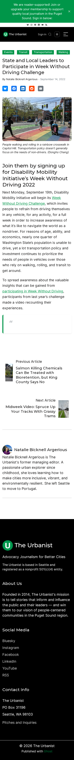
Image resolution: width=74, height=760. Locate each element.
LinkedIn (9, 661)
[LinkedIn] (38, 25)
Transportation (43, 52)
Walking (63, 52)
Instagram (10, 648)
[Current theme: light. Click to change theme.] (57, 34)
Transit (23, 52)
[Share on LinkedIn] (23, 88)
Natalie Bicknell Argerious (21, 79)
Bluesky (8, 641)
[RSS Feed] (46, 25)
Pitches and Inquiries (19, 722)
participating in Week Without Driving (32, 291)
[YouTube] (42, 25)
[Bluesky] (27, 25)
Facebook (10, 654)
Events (8, 52)
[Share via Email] (40, 88)
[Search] (50, 34)
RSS (5, 675)
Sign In (42, 34)
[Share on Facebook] (14, 88)
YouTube (9, 668)
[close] (69, 11)
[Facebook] (35, 25)
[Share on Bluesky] (5, 88)
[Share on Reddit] (32, 88)
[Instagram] (31, 25)
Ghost (48, 751)
